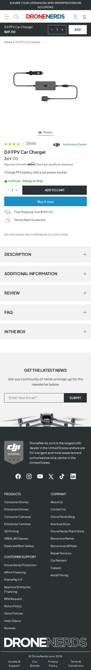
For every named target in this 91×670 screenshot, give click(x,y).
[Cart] (84, 16)
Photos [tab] (48, 132)
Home (8, 42)
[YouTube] (40, 476)
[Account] (75, 16)
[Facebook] (18, 476)
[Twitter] (51, 476)
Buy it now (45, 201)
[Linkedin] (73, 476)
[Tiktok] (62, 476)
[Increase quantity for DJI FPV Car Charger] (63, 29)
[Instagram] (29, 476)
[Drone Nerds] (45, 16)
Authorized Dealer (75, 144)
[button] (6, 16)
